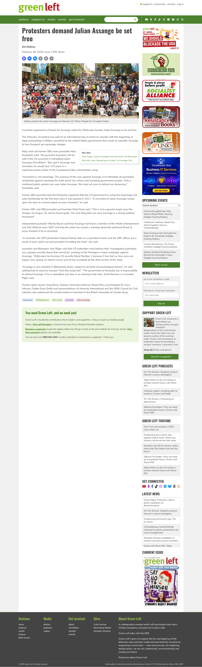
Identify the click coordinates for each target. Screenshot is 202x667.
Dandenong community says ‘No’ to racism (160, 509)
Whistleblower (42, 300)
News (61, 52)
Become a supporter (35, 329)
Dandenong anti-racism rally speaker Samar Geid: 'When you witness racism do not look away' (160, 437)
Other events (161, 264)
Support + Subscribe (154, 4)
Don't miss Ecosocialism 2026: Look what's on (159, 428)
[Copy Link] (51, 58)
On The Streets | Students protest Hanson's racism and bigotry (161, 373)
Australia (69, 300)
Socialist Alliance (102, 631)
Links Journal (100, 624)
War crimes (57, 300)
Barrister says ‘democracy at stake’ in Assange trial (107, 160)
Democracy (27, 300)
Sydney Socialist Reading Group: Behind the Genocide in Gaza (160, 254)
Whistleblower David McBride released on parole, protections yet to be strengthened (161, 519)
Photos (47, 624)
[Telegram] (165, 486)
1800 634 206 (49, 337)
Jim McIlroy (28, 46)
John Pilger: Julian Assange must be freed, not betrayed (109, 156)
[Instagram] (160, 486)
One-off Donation (42, 324)
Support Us (38, 19)
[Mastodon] (24, 58)
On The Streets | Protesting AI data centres (159, 400)
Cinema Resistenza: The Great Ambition (159, 246)
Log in (180, 4)
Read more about (133, 657)
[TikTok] (156, 486)
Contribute (74, 627)
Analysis (23, 627)
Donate (171, 4)
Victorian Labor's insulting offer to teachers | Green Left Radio (160, 392)
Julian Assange (83, 300)
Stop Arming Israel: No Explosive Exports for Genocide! (160, 235)
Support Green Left (156, 312)
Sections (24, 19)
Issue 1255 (50, 52)
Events (62, 19)
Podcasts (48, 627)
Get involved (76, 19)
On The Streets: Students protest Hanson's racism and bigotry (160, 501)
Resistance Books (102, 627)
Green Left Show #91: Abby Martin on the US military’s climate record (161, 538)
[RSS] (178, 486)
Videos (47, 631)
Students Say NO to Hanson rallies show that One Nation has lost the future (161, 448)
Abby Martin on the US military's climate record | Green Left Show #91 (160, 382)
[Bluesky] (35, 58)
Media (51, 19)
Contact (72, 631)
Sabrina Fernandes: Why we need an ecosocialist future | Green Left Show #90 (160, 410)
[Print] (40, 58)
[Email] (46, 58)
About (71, 624)
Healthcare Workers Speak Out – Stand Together (160, 224)
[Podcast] (148, 486)
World (21, 631)
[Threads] (174, 486)
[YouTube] (144, 486)
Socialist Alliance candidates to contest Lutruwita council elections (161, 528)
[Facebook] (29, 58)
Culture (22, 634)
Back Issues (24, 637)
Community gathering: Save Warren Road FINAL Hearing (158, 213)
